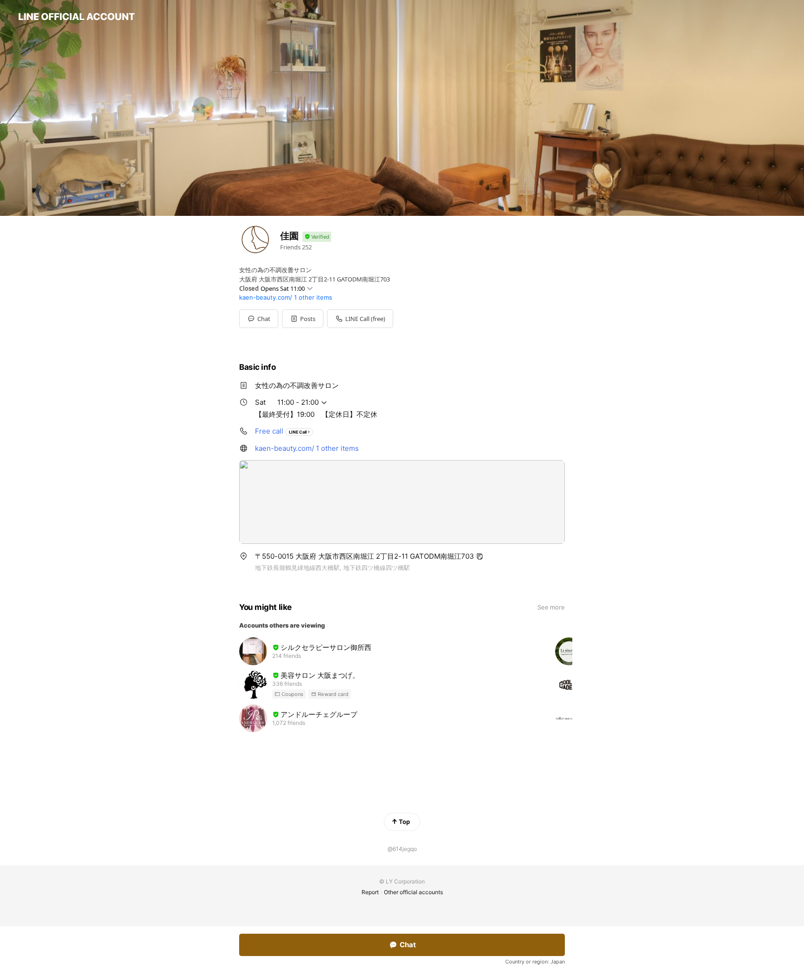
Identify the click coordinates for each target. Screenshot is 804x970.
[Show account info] (316, 237)
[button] (302, 318)
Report (370, 892)
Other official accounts (413, 892)
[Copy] (479, 556)
